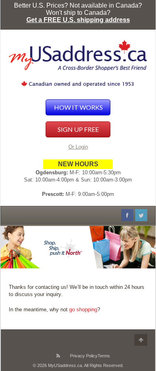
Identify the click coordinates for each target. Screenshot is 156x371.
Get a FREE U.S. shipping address (78, 19)
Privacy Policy (84, 355)
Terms (104, 355)
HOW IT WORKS (78, 107)
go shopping (83, 309)
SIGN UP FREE (78, 129)
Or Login (78, 147)
